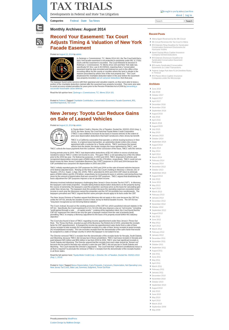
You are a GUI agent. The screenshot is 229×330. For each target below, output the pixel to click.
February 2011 (158, 269)
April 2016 (156, 120)
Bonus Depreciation (79, 265)
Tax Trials (81, 6)
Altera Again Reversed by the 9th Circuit (169, 39)
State (84, 20)
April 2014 (156, 154)
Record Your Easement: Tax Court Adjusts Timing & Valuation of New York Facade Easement (96, 42)
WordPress (72, 319)
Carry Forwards (95, 265)
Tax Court (71, 103)
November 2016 (159, 107)
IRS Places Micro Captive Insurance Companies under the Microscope (167, 77)
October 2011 (157, 244)
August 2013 (157, 176)
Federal (74, 20)
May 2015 (156, 132)
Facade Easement (123, 100)
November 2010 (159, 279)
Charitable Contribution (83, 100)
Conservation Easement (104, 100)
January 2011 (157, 272)
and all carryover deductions (108, 78)
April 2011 (156, 263)
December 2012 (159, 201)
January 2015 (158, 135)
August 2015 (157, 126)
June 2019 (156, 89)
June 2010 (156, 294)
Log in (188, 15)
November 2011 (158, 241)
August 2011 (157, 251)
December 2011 (158, 238)
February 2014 (158, 160)
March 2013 (157, 192)
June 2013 (156, 182)
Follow (39, 33)
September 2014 (159, 142)
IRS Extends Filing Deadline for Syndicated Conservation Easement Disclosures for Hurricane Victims (170, 47)
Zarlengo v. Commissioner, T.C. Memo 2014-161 (93, 93)
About (179, 15)
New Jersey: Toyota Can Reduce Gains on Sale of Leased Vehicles (94, 116)
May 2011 (156, 260)
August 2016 (157, 114)
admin (78, 54)
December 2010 (159, 276)
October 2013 (157, 170)
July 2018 (156, 92)
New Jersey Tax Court (59, 267)
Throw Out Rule (103, 267)
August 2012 (157, 213)
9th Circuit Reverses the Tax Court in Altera (170, 42)
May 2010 (156, 297)
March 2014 (157, 157)
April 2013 (156, 188)
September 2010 (159, 285)
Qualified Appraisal (58, 103)
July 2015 (156, 129)
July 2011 (156, 254)
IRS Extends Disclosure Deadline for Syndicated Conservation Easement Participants (167, 60)
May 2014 (156, 151)
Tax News (94, 20)
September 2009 (159, 307)
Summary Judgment (87, 267)
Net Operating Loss (133, 265)
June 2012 (156, 220)
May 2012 (156, 223)
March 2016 (157, 123)
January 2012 (158, 235)
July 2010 (156, 291)
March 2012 (157, 229)
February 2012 (158, 232)
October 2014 (157, 139)
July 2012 (156, 216)
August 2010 (157, 288)
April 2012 (156, 226)
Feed (40, 47)
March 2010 (157, 304)
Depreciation (118, 265)
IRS (133, 100)
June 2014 (156, 148)
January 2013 (158, 198)
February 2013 (158, 195)
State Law (74, 267)
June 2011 (156, 257)
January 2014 (158, 164)
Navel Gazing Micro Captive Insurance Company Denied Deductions (168, 54)
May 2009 (156, 310)
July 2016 (156, 117)
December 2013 (159, 167)
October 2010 (157, 282)
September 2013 (159, 173)
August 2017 (157, 98)
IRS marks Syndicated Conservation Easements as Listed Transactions (167, 66)
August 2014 (157, 145)
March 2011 (157, 266)
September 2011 (159, 248)
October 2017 (157, 95)
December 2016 (159, 104)
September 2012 (159, 210)
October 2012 (157, 207)
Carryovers (107, 265)
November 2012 (159, 204)
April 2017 (156, 101)
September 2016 (159, 111)
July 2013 (156, 179)
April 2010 (156, 300)
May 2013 (156, 185)
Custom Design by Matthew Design (65, 323)
